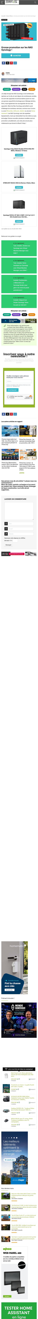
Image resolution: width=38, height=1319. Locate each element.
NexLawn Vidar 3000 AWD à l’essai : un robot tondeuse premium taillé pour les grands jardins (23, 1195)
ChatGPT (7, 89)
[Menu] (2, 2)
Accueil (3, 16)
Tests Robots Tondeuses (17, 1198)
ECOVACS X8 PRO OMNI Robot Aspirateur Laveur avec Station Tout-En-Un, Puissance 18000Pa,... (22, 1098)
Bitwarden (9, 111)
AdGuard (16, 111)
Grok (24, 89)
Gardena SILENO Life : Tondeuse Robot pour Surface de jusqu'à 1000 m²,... (22, 1109)
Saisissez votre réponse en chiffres (14, 538)
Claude (32, 89)
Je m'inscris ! (12, 390)
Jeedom (21, 111)
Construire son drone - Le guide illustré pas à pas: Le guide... (22, 1085)
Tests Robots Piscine (16, 1218)
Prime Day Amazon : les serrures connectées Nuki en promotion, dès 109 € (27, 441)
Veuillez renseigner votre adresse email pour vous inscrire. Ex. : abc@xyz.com (18, 385)
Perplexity (16, 89)
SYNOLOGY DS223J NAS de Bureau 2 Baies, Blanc (19, 183)
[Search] (35, 2)
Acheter (17, 56)
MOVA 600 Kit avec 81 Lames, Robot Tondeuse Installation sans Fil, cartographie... (22, 1120)
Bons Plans (9, 16)
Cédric (8, 73)
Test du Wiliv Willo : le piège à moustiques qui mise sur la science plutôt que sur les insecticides (23, 1227)
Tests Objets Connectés (16, 1230)
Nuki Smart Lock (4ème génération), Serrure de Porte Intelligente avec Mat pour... (22, 1074)
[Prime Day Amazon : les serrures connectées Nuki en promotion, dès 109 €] (27, 427)
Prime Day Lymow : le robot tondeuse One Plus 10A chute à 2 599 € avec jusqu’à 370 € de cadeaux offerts (27, 466)
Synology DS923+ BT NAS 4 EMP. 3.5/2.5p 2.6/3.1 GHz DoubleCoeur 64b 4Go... (19, 216)
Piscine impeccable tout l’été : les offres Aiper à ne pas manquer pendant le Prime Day (10, 441)
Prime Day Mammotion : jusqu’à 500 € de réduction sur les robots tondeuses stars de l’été (10, 465)
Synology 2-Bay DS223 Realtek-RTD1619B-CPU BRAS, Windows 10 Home (19, 150)
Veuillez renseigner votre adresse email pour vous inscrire (17, 376)
